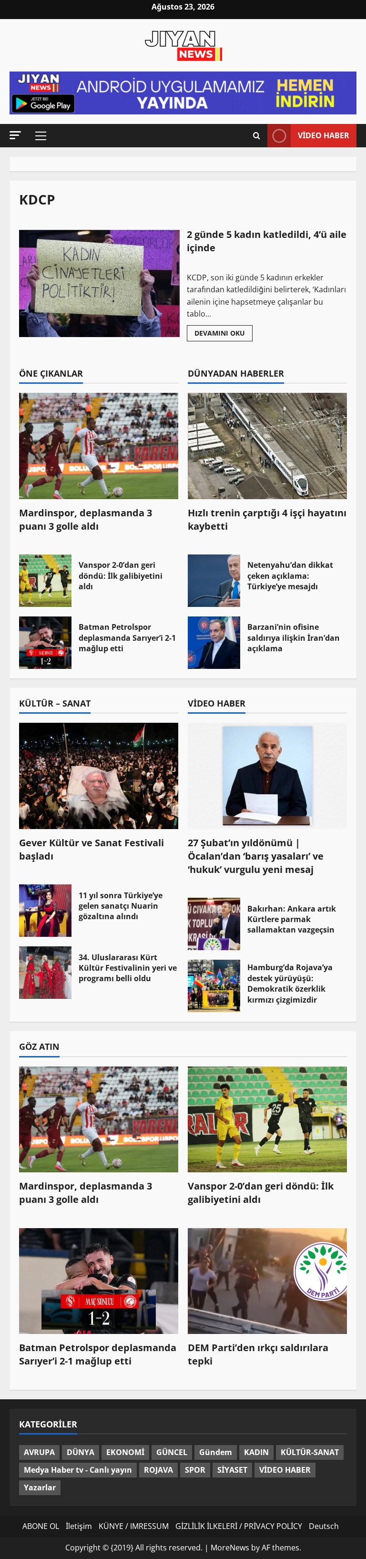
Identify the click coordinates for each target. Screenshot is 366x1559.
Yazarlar (40, 1487)
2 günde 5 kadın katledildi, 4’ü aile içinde (99, 283)
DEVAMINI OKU (223, 334)
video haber (323, 135)
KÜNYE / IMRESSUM (134, 1526)
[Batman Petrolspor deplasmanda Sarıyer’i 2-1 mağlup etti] (98, 1281)
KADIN (256, 1452)
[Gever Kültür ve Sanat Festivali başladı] (98, 776)
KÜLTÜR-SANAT (310, 1452)
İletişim (79, 1526)
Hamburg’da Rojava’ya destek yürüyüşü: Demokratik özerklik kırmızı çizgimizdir (214, 986)
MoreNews (230, 1547)
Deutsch (324, 1526)
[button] (15, 135)
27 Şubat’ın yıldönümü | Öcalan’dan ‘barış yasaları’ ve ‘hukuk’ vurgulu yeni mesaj (256, 856)
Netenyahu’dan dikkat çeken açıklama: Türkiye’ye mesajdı (214, 580)
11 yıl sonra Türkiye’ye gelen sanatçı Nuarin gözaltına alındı (45, 910)
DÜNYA (80, 1452)
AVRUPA (39, 1452)
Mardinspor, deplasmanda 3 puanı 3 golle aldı (85, 519)
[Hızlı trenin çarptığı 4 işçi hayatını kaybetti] (267, 446)
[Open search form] (256, 135)
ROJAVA (158, 1470)
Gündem (215, 1452)
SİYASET (232, 1470)
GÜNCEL (171, 1452)
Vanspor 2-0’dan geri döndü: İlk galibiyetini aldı (45, 580)
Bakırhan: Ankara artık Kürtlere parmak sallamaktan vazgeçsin (214, 924)
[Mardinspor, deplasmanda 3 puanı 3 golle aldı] (98, 446)
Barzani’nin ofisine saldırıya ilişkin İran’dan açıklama (214, 642)
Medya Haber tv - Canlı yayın (78, 1470)
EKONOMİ (125, 1452)
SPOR (195, 1470)
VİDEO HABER (285, 1470)
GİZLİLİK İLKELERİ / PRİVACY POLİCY (238, 1526)
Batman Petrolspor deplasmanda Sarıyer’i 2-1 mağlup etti (45, 642)
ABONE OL (40, 1526)
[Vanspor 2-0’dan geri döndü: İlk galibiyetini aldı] (267, 1120)
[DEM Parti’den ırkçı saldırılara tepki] (267, 1281)
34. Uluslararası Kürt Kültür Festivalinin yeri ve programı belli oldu (45, 972)
